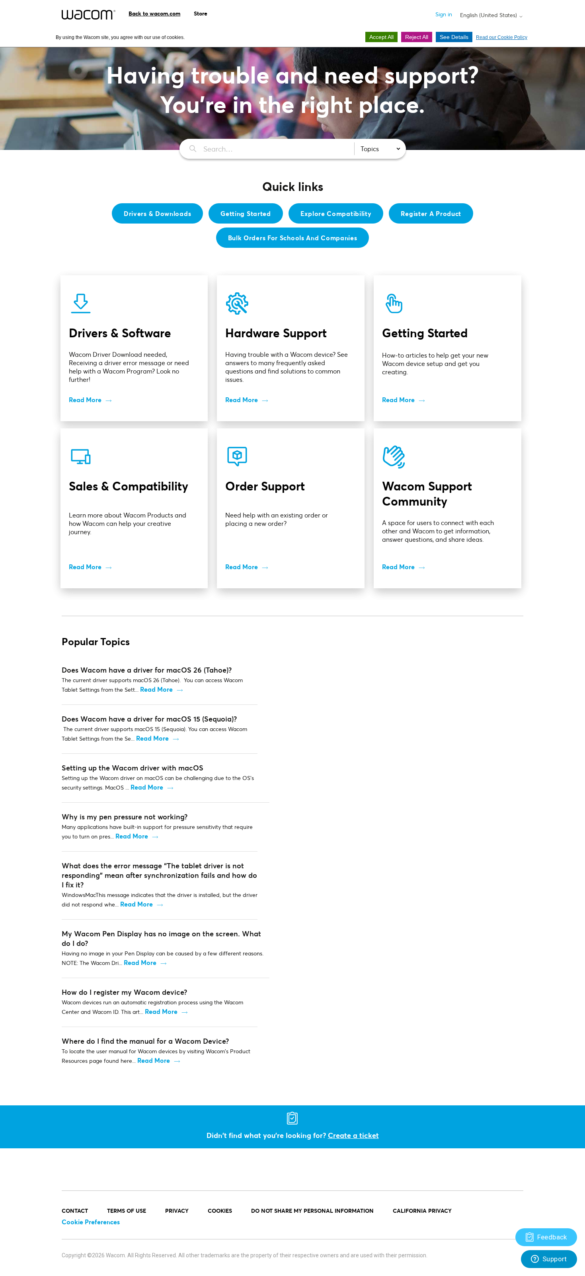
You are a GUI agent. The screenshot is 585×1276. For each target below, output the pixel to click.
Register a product (431, 213)
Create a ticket (353, 1135)
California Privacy (422, 1210)
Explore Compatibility (336, 213)
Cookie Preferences (91, 1222)
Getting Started (245, 213)
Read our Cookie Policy (501, 37)
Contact (75, 1210)
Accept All (381, 37)
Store (200, 13)
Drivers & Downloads (157, 213)
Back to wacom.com (154, 13)
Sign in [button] (443, 14)
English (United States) (489, 15)
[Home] (88, 14)
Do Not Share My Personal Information (312, 1210)
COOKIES (220, 1210)
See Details (454, 37)
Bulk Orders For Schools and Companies (292, 237)
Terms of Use (126, 1210)
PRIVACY (177, 1210)
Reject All (416, 37)
